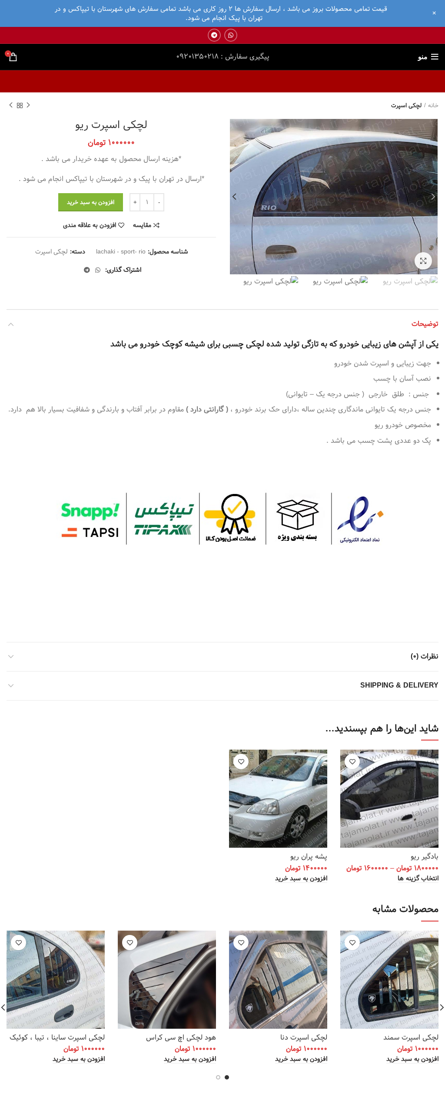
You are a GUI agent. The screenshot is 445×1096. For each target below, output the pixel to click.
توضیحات (425, 324)
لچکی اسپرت (406, 105)
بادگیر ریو (424, 856)
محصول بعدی (11, 105)
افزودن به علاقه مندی (89, 225)
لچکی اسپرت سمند (410, 1037)
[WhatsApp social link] (230, 35)
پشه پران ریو (308, 856)
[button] (301, 879)
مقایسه (142, 225)
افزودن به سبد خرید (91, 202)
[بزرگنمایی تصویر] (423, 261)
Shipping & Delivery (399, 685)
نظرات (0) (424, 656)
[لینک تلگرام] (214, 35)
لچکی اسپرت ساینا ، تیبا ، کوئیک (57, 1037)
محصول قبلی (28, 105)
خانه (433, 105)
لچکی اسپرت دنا (303, 1037)
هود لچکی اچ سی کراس (181, 1037)
